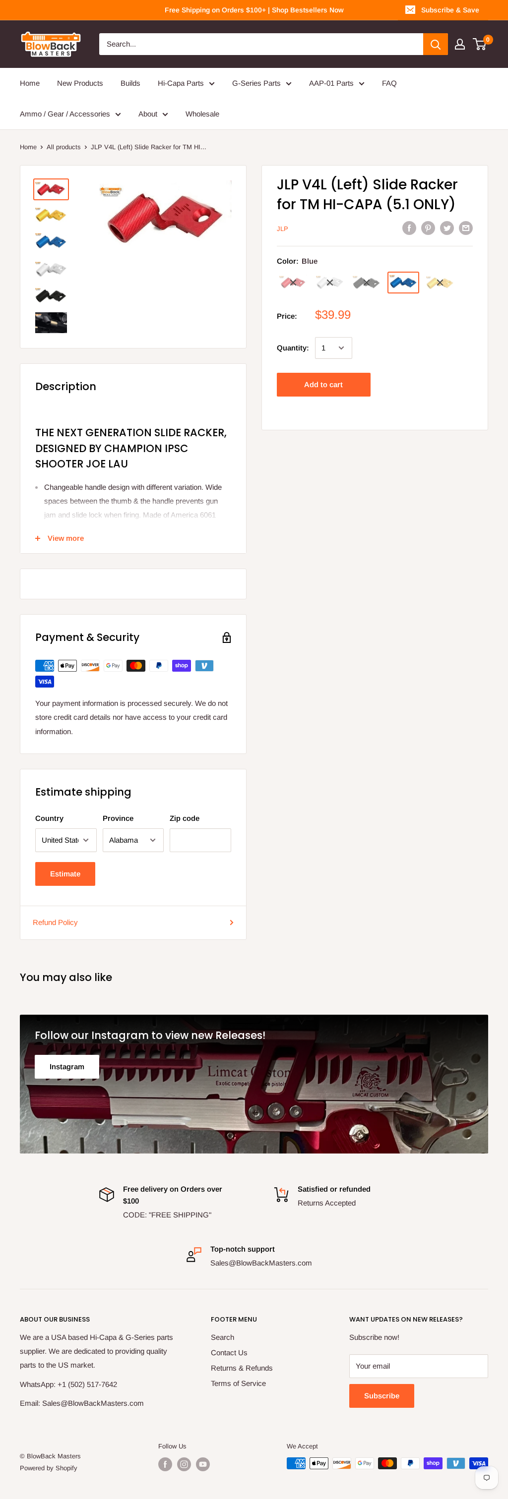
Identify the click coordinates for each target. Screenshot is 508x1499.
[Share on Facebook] (409, 228)
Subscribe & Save (450, 10)
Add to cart (323, 384)
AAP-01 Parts (331, 83)
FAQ (389, 83)
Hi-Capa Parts (181, 83)
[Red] (293, 282)
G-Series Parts (256, 83)
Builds (130, 83)
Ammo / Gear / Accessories (65, 114)
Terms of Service (238, 1383)
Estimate (65, 873)
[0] (480, 44)
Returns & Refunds (242, 1368)
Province (118, 818)
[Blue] (403, 282)
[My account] (460, 44)
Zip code (184, 818)
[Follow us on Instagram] (184, 1464)
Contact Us (229, 1352)
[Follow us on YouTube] (203, 1464)
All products (64, 147)
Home (30, 83)
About (147, 114)
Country (49, 818)
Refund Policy (55, 922)
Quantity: (293, 348)
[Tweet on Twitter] (447, 228)
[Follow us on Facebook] (165, 1464)
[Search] (435, 44)
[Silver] (330, 282)
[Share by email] (466, 228)
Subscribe (381, 1395)
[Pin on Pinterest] (428, 228)
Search (222, 1337)
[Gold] (440, 282)
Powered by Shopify (48, 1468)
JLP (282, 228)
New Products (80, 83)
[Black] (366, 282)
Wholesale (202, 114)
